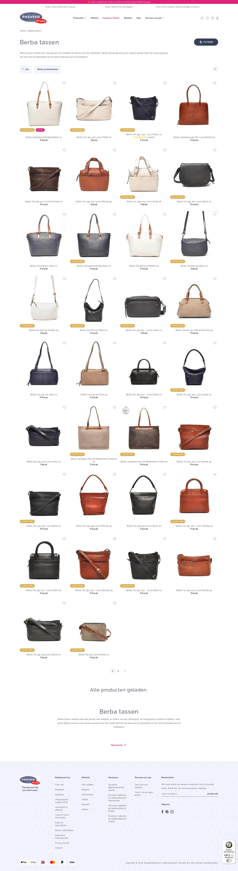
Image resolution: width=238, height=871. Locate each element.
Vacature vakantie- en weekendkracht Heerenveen (117, 798)
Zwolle (85, 809)
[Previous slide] (22, 69)
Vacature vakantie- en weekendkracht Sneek (117, 808)
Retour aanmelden (64, 830)
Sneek (85, 799)
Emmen (85, 804)
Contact (59, 848)
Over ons (59, 785)
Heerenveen (87, 794)
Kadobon (59, 794)
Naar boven (117, 745)
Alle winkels (87, 785)
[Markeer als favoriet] (64, 83)
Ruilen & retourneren (61, 824)
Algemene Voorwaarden (61, 836)
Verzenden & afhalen (61, 808)
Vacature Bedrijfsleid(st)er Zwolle (116, 787)
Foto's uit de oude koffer (144, 793)
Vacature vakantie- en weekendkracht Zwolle (117, 819)
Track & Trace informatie (62, 816)
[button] (202, 18)
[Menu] (233, 841)
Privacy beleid (62, 843)
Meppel (85, 790)
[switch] (229, 860)
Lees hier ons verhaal (141, 786)
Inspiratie (59, 790)
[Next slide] (215, 69)
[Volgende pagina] (125, 670)
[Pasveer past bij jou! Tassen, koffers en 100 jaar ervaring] (33, 18)
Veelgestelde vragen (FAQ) (61, 800)
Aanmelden (212, 794)
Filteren (208, 42)
